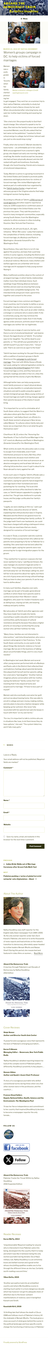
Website (7, 825)
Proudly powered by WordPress (15, 1342)
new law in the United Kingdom (18, 368)
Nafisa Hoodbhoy (29, 49)
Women (10, 745)
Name (6, 800)
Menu (25, 19)
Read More (38, 953)
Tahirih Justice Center (16, 188)
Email (6, 812)
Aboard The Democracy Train (19, 5)
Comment (8, 768)
